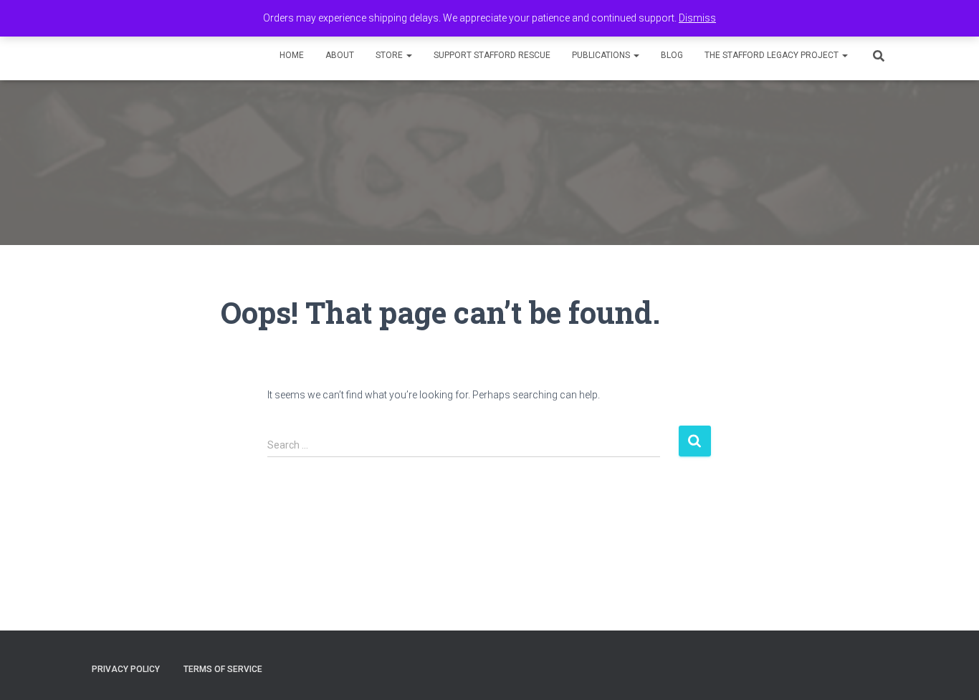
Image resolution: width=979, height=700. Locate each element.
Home (292, 55)
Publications (602, 55)
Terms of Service (222, 669)
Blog (672, 55)
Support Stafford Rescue (492, 55)
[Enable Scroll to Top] (950, 671)
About (339, 55)
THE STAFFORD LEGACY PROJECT (773, 55)
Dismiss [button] (697, 18)
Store (390, 55)
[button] (408, 55)
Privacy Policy (126, 669)
